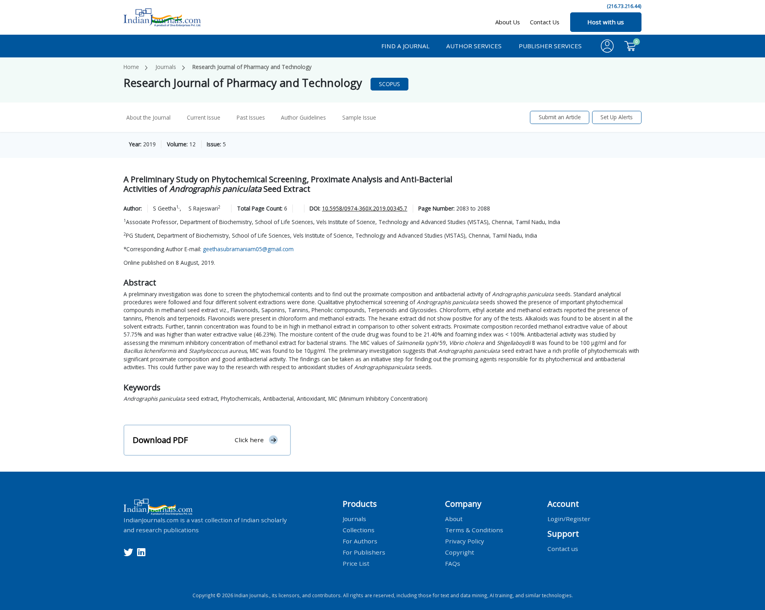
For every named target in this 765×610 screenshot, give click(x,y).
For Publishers (364, 552)
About (454, 518)
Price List (356, 563)
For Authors (360, 541)
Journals (165, 67)
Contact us (562, 548)
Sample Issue (359, 117)
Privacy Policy (464, 541)
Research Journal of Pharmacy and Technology (252, 67)
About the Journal (148, 117)
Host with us (605, 22)
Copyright (459, 552)
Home (131, 67)
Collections (359, 529)
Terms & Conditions (474, 529)
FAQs (452, 563)
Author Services (474, 46)
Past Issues (251, 117)
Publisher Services (550, 46)
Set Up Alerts (616, 117)
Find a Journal (405, 46)
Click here (249, 440)
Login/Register (568, 518)
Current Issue (203, 117)
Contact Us (544, 22)
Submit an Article (560, 117)
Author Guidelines (303, 117)
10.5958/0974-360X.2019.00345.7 (364, 208)
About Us (507, 22)
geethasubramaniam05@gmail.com (248, 249)
